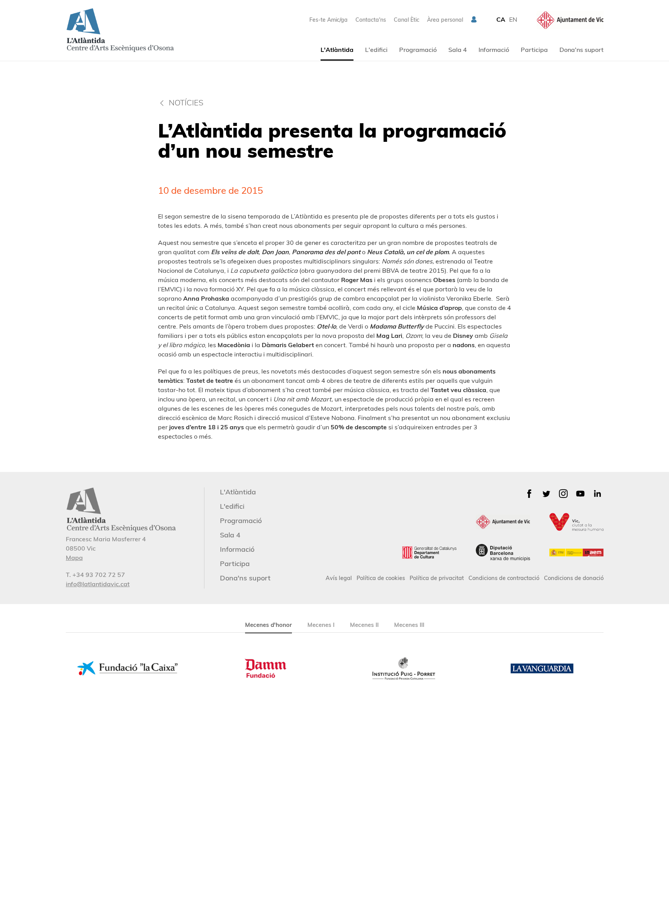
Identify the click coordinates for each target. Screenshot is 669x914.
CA (500, 19)
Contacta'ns (370, 19)
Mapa (74, 557)
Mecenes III (409, 624)
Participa (534, 49)
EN (513, 19)
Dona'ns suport (581, 49)
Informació (494, 49)
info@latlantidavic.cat (98, 584)
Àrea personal (445, 19)
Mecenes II (364, 624)
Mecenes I (320, 624)
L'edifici (376, 49)
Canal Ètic (406, 19)
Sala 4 (457, 49)
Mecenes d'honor (268, 624)
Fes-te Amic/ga (328, 19)
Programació (418, 49)
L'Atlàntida (337, 49)
